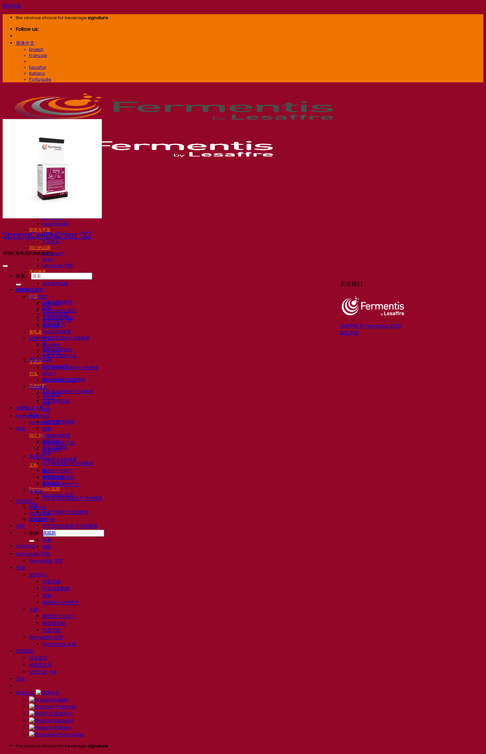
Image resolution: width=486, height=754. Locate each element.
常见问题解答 (56, 588)
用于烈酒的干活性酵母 (65, 512)
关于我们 (38, 296)
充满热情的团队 (58, 317)
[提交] (31, 541)
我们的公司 (27, 290)
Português (71, 734)
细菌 (47, 428)
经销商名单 (40, 513)
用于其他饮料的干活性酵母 (68, 391)
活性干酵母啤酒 (58, 422)
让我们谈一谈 (43, 672)
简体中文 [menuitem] (37, 61)
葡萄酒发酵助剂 (58, 477)
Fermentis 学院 (57, 265)
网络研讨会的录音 (59, 459)
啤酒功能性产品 (58, 442)
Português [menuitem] (40, 79)
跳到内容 (12, 6)
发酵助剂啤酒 (56, 435)
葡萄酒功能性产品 (60, 484)
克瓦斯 (49, 533)
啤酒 (33, 415)
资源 (20, 428)
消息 (20, 526)
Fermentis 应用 (44, 489)
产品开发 (51, 241)
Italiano (62, 727)
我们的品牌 (40, 247)
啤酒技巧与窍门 (57, 471)
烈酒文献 (51, 630)
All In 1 (48, 259)
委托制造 (51, 394)
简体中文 (25, 43)
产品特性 (51, 345)
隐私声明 (349, 333)
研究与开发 (40, 338)
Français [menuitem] (38, 55)
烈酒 (33, 374)
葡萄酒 (35, 332)
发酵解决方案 (30, 408)
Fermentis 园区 (59, 310)
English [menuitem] (36, 49)
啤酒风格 (51, 449)
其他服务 (37, 271)
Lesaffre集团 (55, 224)
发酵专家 (51, 303)
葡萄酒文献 (53, 623)
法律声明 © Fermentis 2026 (370, 326)
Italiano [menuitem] (37, 73)
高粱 (47, 540)
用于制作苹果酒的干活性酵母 (70, 368)
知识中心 (38, 574)
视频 (47, 595)
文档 (33, 465)
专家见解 (51, 581)
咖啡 (46, 409)
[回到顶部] (5, 266)
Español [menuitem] (37, 67)
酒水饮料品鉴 (55, 283)
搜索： (35, 533)
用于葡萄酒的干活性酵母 (66, 338)
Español (63, 720)
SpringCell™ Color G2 (47, 235)
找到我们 (25, 501)
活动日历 (38, 658)
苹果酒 (36, 491)
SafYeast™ (55, 366)
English (59, 699)
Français (65, 706)
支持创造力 (53, 324)
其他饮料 (38, 519)
